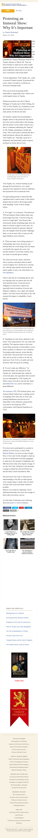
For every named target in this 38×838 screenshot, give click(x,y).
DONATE (8, 10)
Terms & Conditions (26, 830)
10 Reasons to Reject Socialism (19, 800)
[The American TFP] (14, 5)
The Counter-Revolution (19, 794)
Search (25, 829)
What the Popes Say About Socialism (19, 802)
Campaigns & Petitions (19, 805)
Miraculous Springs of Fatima (19, 770)
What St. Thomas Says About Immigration (18, 626)
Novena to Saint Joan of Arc (14, 635)
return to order (15, 503)
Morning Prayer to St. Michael (15, 613)
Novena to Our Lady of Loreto (19, 752)
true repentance (8, 273)
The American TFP (9, 391)
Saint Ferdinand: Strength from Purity (19, 767)
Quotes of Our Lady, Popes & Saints (19, 746)
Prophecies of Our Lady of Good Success (18, 622)
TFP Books (19, 823)
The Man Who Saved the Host (19, 787)
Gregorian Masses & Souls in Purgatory (19, 764)
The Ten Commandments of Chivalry (17, 631)
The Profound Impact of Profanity (19, 785)
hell (28, 357)
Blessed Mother (8, 453)
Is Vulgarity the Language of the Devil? (19, 782)
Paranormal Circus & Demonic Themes (19, 779)
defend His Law (11, 384)
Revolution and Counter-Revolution (19, 797)
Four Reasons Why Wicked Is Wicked (17, 618)
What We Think (19, 815)
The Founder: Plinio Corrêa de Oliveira (17, 644)
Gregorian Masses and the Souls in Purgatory (19, 640)
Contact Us (20, 829)
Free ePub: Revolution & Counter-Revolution (19, 820)
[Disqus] (19, 581)
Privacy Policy (18, 830)
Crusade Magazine (19, 818)
